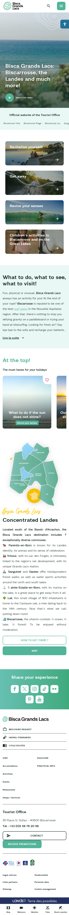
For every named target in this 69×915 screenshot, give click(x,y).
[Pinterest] (30, 699)
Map (35, 650)
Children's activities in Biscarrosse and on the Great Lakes (30, 239)
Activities (8, 773)
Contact (36, 835)
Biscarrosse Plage (32, 123)
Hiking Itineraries (20, 737)
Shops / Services (11, 797)
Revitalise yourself (26, 147)
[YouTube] (40, 699)
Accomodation (10, 766)
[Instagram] (35, 689)
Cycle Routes (17, 745)
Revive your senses (26, 206)
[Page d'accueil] (13, 6)
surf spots (20, 309)
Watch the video (24, 98)
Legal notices (9, 875)
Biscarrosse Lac (52, 123)
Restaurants (9, 789)
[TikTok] (44, 689)
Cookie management (45, 889)
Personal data (41, 882)
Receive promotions (22, 844)
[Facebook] (15, 689)
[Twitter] (25, 689)
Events (6, 781)
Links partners (10, 882)
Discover (42, 758)
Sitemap (7, 889)
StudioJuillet (41, 875)
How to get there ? (34, 640)
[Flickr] (54, 689)
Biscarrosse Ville (12, 123)
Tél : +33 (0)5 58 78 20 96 (21, 826)
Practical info (46, 766)
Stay (5, 758)
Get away (18, 176)
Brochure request (20, 729)
